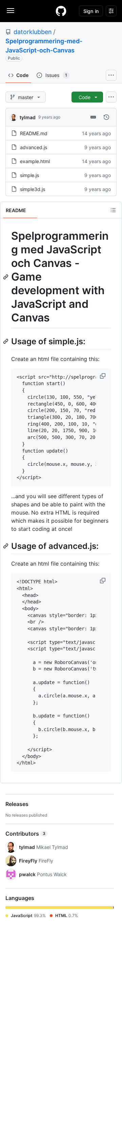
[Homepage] (61, 10)
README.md (33, 133)
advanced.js (33, 147)
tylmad (28, 117)
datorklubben (33, 31)
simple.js (29, 175)
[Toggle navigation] (10, 10)
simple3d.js (32, 189)
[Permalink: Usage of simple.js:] (6, 341)
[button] (103, 376)
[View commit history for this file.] (106, 117)
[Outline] (113, 210)
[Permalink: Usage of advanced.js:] (6, 546)
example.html (35, 161)
